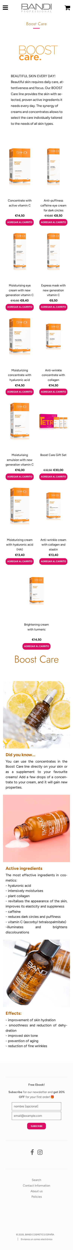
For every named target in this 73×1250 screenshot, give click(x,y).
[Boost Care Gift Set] (53, 426)
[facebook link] (32, 1153)
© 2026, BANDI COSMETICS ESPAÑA (35, 1234)
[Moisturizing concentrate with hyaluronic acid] (20, 341)
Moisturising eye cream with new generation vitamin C (20, 290)
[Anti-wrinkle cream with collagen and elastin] (53, 511)
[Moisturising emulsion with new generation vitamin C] (20, 426)
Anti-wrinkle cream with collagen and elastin (53, 544)
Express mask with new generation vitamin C (53, 290)
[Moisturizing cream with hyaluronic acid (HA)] (20, 511)
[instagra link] (39, 1153)
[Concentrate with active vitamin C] (20, 171)
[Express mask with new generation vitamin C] (53, 256)
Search (36, 1180)
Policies (36, 1196)
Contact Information (36, 1185)
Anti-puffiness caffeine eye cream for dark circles (53, 205)
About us (36, 1191)
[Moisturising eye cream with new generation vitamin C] (20, 256)
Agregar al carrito (19, 222)
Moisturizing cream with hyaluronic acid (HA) (19, 544)
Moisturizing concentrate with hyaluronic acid (19, 375)
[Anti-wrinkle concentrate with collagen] (53, 341)
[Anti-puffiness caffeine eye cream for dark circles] (53, 171)
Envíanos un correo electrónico (36, 1239)
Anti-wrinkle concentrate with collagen (53, 375)
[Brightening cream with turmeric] (36, 595)
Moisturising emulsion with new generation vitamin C (20, 459)
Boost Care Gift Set (53, 455)
